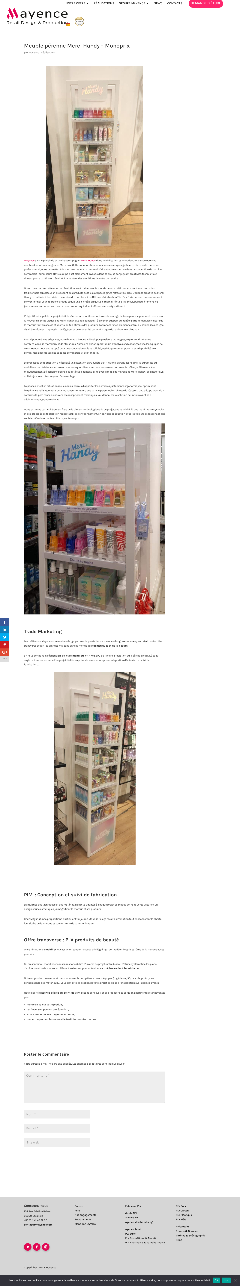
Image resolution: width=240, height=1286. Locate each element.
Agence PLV (132, 1217)
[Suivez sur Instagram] (46, 1247)
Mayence (33, 52)
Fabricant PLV (133, 1206)
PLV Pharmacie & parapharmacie (145, 1242)
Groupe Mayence (132, 3)
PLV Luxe (130, 1233)
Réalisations (104, 3)
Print (179, 1239)
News (158, 3)
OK (216, 1280)
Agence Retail (133, 1229)
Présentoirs (182, 1226)
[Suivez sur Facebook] (36, 1247)
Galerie (79, 1206)
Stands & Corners (186, 1231)
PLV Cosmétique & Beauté (140, 1238)
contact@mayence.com (38, 1224)
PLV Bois (181, 1206)
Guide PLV (131, 1213)
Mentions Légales (85, 1224)
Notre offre (75, 3)
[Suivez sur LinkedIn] (28, 1247)
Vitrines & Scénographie (190, 1235)
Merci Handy (88, 260)
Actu (77, 1210)
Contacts (174, 3)
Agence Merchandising (139, 1222)
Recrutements (83, 1219)
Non (226, 1280)
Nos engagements (85, 1215)
